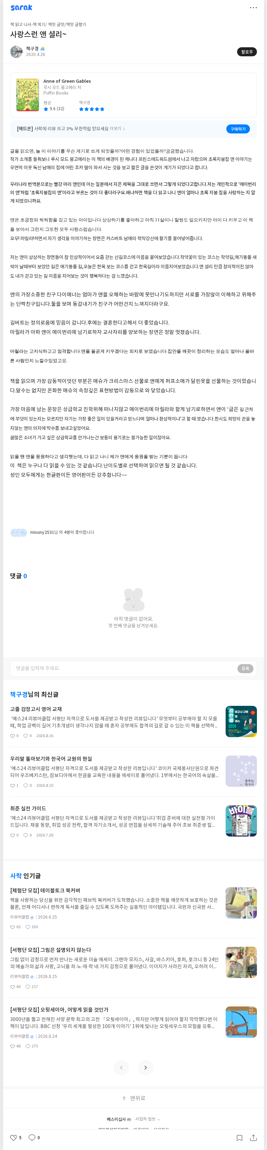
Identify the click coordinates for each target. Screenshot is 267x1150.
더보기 (253, 7)
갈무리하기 (239, 1137)
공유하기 (253, 1137)
